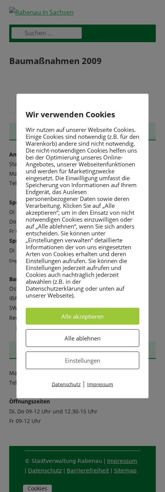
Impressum (100, 383)
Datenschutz (66, 383)
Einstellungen (82, 360)
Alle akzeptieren (82, 316)
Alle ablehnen (82, 338)
